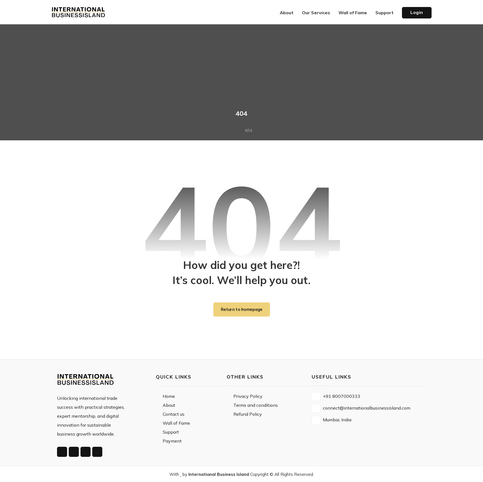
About (169, 405)
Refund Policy (247, 414)
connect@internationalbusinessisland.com (366, 408)
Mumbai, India (337, 419)
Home (169, 396)
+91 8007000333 (341, 396)
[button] (62, 452)
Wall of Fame (176, 423)
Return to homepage (241, 309)
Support (171, 432)
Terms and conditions (255, 405)
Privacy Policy (247, 396)
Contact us (173, 414)
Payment (172, 441)
